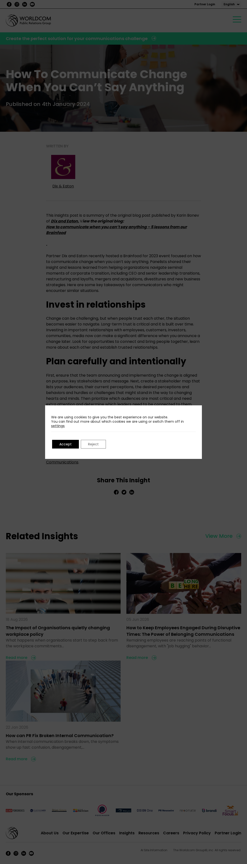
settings (58, 426)
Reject (93, 444)
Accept (65, 444)
